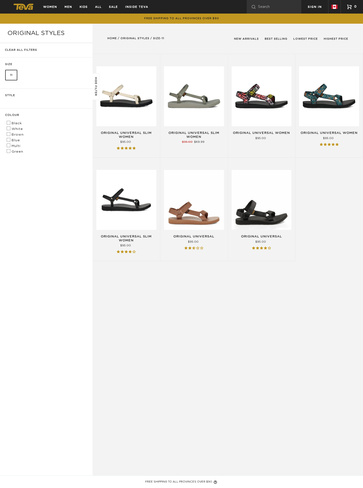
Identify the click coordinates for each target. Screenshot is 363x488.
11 (11, 75)
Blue (15, 140)
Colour (12, 115)
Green (16, 151)
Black (16, 123)
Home (112, 38)
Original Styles (135, 38)
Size (8, 64)
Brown (17, 134)
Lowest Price (305, 38)
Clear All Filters (21, 50)
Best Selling (276, 38)
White (16, 129)
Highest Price (336, 38)
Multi (15, 146)
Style (10, 95)
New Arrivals (246, 38)
